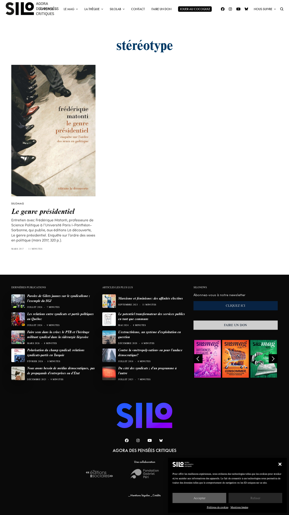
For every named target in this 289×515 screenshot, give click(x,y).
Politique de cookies (217, 507)
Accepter (199, 498)
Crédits (157, 495)
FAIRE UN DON (235, 325)
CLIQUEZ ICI (235, 306)
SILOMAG (17, 203)
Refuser (255, 498)
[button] (280, 464)
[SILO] (34, 9)
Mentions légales (239, 507)
